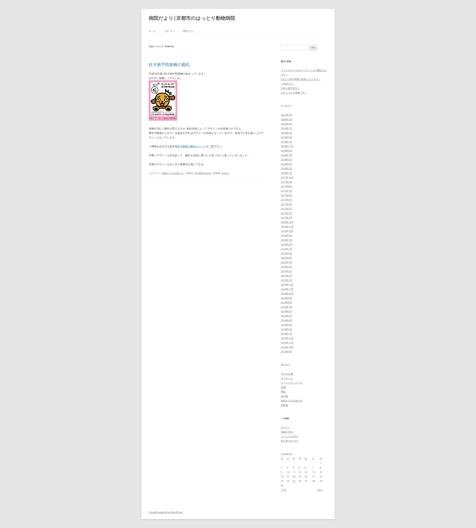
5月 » (320, 490)
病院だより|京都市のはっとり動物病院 (192, 18)
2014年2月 (286, 329)
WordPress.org (289, 440)
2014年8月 (286, 302)
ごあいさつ (169, 31)
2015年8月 (286, 257)
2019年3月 (286, 137)
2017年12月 (287, 177)
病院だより (188, 31)
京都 (283, 387)
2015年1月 (286, 280)
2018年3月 (286, 168)
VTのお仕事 (287, 373)
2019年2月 (286, 141)
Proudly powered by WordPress (166, 512)
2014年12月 (287, 284)
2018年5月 (286, 159)
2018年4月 (286, 164)
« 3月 (283, 490)
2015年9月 (286, 253)
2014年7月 (286, 307)
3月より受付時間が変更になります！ (301, 79)
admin (225, 173)
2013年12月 (287, 338)
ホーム (152, 31)
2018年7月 (286, 155)
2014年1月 (286, 333)
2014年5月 (286, 315)
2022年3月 (286, 115)
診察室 (284, 405)
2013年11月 (287, 342)
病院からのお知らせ (173, 173)
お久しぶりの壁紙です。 (294, 92)
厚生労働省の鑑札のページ (190, 146)
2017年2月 (286, 213)
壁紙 (283, 391)
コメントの (289, 436)
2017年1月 (286, 217)
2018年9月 (286, 150)
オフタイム (287, 378)
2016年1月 (286, 249)
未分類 (284, 396)
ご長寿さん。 (288, 83)
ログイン (285, 427)
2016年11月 (287, 226)
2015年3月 (286, 275)
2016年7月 (286, 240)
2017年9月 (286, 182)
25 (294, 481)
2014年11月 (287, 289)
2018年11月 (287, 146)
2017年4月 (286, 204)
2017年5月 (286, 199)
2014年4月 (286, 320)
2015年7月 (286, 262)
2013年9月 (286, 351)
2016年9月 (286, 235)
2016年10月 (287, 231)
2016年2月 (286, 244)
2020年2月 (286, 119)
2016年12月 (287, 222)
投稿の (287, 432)
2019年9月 (286, 124)
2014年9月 (286, 298)
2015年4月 (286, 271)
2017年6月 (286, 195)
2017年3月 (286, 208)
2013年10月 (287, 347)
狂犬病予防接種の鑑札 (169, 64)
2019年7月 (286, 128)
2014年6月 (286, 311)
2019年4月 (286, 132)
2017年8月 (286, 186)
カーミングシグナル (292, 382)
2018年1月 (286, 173)
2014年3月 (286, 324)
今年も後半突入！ (290, 88)
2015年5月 (286, 266)
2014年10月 (287, 293)
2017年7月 (286, 190)
